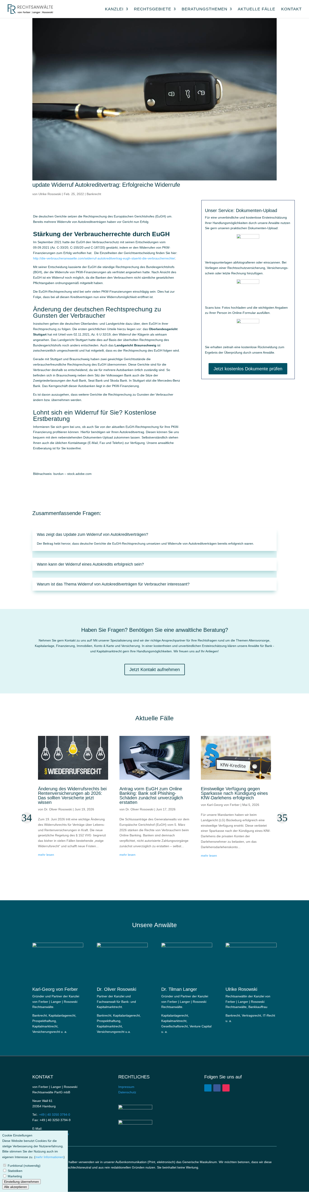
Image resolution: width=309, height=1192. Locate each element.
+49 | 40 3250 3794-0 (54, 1114)
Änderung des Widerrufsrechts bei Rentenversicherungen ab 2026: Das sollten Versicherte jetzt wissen (72, 795)
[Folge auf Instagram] (226, 1088)
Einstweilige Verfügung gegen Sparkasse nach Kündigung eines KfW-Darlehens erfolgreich (234, 793)
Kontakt (291, 9)
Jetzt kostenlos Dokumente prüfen (248, 368)
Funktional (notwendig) (24, 1165)
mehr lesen (46, 854)
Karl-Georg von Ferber (223, 805)
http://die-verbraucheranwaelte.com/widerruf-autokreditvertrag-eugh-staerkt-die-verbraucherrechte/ (104, 258)
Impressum (126, 1087)
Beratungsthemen (204, 9)
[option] (73, 806)
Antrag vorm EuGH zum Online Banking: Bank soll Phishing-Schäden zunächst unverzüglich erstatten (151, 795)
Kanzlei (114, 9)
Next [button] (282, 817)
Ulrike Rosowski (49, 194)
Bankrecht (94, 194)
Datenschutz (127, 1092)
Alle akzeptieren (15, 1187)
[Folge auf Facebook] (217, 1088)
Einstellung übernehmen (21, 1181)
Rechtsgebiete (152, 9)
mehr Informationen (49, 1157)
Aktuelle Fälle (256, 9)
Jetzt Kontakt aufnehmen (154, 669)
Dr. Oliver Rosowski (58, 809)
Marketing (15, 1176)
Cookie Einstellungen (17, 1135)
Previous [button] (26, 817)
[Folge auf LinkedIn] (208, 1088)
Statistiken (15, 1171)
